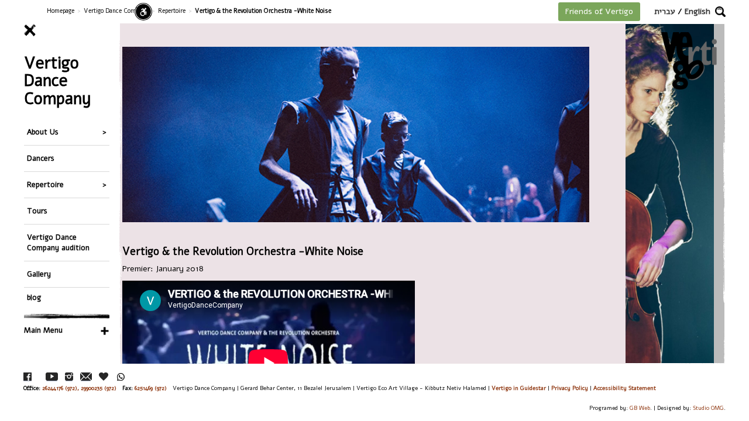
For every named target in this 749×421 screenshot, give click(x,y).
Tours (37, 211)
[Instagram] (69, 376)
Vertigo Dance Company (116, 10)
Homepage (60, 10)
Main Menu (43, 330)
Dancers (40, 158)
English (697, 11)
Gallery (39, 274)
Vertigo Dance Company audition (58, 242)
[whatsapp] (120, 376)
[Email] (86, 376)
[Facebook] (27, 376)
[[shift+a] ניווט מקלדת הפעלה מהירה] (143, 11)
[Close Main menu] (66, 30)
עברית (664, 11)
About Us (43, 132)
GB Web (640, 408)
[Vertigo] (689, 60)
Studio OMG (708, 408)
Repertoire (171, 10)
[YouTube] (52, 376)
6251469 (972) (151, 388)
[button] (720, 11)
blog (34, 297)
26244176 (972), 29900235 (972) (79, 388)
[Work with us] (104, 376)
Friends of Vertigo (599, 11)
